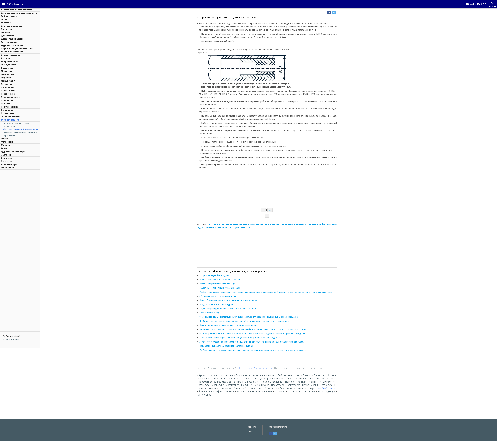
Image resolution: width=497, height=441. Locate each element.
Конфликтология (9, 61)
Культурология (8, 64)
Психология (7, 100)
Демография (7, 35)
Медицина (6, 77)
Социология (7, 110)
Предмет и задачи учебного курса (216, 304)
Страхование (7, 113)
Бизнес (4, 19)
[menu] (3, 4)
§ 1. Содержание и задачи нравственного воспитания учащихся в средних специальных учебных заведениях (252, 333)
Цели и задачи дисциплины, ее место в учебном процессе (228, 325)
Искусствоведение (10, 55)
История (5, 58)
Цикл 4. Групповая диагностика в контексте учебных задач (228, 300)
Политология (7, 87)
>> (495, 6)
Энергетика (7, 161)
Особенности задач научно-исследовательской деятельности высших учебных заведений (244, 321)
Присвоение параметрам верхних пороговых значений (226, 346)
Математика (7, 74)
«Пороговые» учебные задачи (214, 275)
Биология (6, 23)
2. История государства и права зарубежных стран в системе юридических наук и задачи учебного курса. (251, 342)
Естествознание (9, 42)
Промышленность (10, 97)
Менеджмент (8, 81)
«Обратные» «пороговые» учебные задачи (220, 288)
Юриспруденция (9, 164)
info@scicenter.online (11, 339)
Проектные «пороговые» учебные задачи (219, 279)
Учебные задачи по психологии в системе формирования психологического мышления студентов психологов (253, 350)
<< (490, 6)
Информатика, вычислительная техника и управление (227, 381)
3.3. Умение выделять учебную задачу (218, 296)
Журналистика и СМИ (12, 45)
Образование (9, 135)
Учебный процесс (10, 120)
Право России (8, 90)
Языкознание (7, 168)
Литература (7, 68)
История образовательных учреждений (217, 368)
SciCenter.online (15, 4)
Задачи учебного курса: (210, 313)
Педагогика (7, 84)
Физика (4, 138)
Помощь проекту (476, 4)
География (6, 29)
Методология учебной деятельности (20, 129)
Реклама (5, 103)
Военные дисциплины (12, 26)
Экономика (6, 158)
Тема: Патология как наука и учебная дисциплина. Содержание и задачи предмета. (239, 337)
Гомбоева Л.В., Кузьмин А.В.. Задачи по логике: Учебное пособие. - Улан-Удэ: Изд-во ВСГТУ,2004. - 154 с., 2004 (252, 329)
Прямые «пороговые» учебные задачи (218, 284)
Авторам (252, 432)
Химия (4, 148)
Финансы (5, 145)
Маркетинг (6, 71)
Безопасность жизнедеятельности (19, 13)
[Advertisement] (20, 210)
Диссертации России (12, 39)
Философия (7, 142)
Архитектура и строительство (16, 10)
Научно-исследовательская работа (20, 132)
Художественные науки (13, 151)
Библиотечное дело (11, 16)
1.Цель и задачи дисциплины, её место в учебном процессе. (228, 308)
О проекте (252, 427)
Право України (8, 94)
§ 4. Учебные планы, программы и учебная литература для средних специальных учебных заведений (248, 317)
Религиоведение (9, 107)
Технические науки (10, 116)
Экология (6, 155)
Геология (5, 32)
